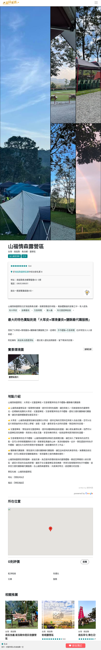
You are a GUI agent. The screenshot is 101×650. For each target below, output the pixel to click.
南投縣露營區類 (22, 272)
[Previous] (11, 364)
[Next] (35, 364)
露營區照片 (14, 377)
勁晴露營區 (48, 635)
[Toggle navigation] (95, 2)
